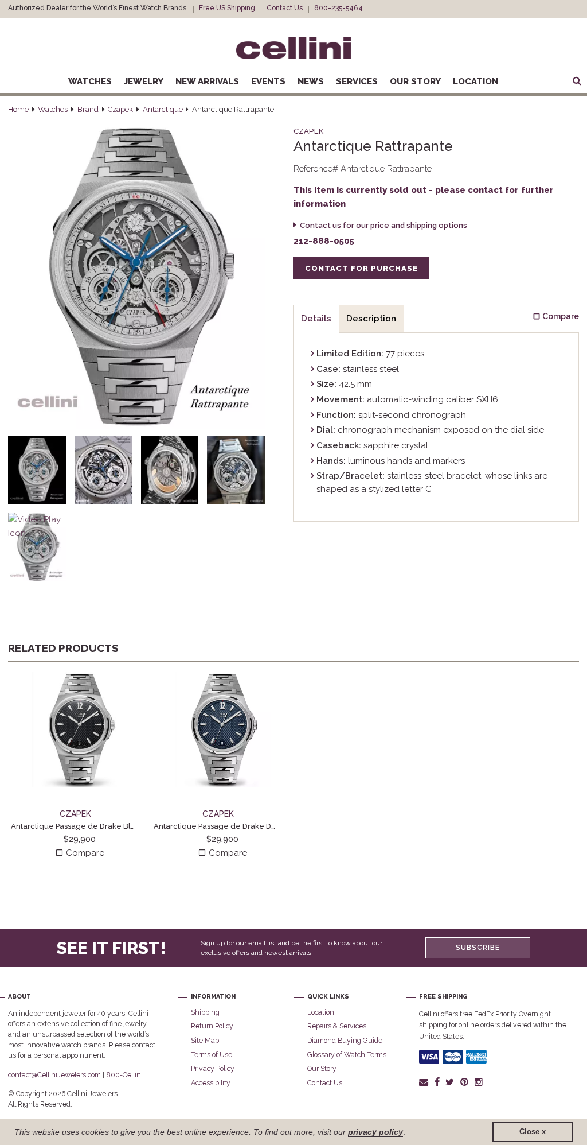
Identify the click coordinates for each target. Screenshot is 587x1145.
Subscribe (478, 948)
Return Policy (212, 1026)
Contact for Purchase (361, 268)
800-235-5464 (338, 8)
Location (475, 81)
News (311, 81)
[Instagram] (479, 1081)
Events (268, 81)
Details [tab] (316, 318)
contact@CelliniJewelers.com (54, 1074)
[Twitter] (450, 1081)
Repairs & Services (336, 1026)
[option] (79, 766)
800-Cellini (124, 1074)
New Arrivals (207, 81)
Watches (90, 81)
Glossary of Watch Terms (346, 1054)
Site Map (205, 1040)
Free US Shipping (227, 8)
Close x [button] (532, 1132)
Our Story (415, 81)
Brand (88, 109)
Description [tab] (371, 318)
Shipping (205, 1012)
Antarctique (163, 109)
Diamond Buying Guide (344, 1040)
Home (18, 109)
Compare (84, 853)
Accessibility (210, 1082)
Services (357, 81)
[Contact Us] (425, 1081)
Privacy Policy (212, 1068)
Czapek (120, 109)
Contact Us (285, 8)
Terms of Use (211, 1054)
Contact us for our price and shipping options (383, 225)
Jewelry (143, 81)
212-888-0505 (324, 241)
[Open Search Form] (576, 81)
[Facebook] (437, 1081)
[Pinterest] (464, 1081)
